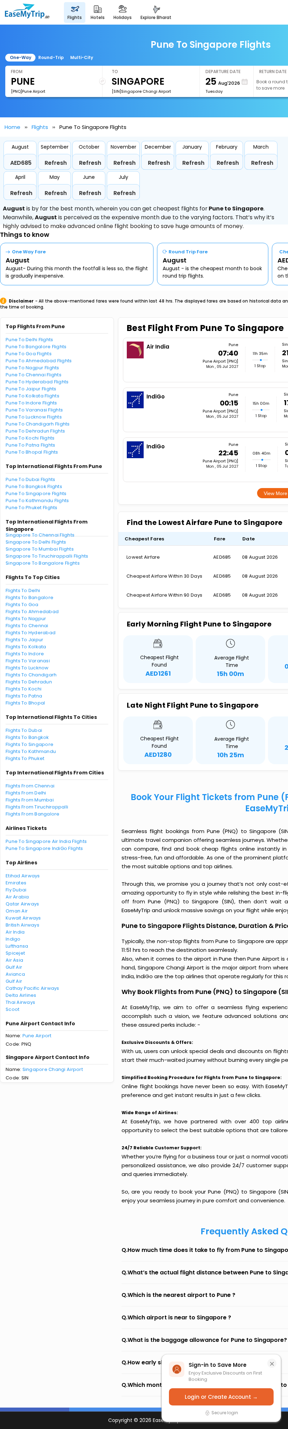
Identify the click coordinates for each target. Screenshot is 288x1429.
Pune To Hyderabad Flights (37, 381)
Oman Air (17, 911)
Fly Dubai (16, 889)
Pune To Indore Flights (31, 403)
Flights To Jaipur (24, 639)
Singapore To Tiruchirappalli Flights (47, 556)
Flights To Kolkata (26, 646)
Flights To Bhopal (25, 703)
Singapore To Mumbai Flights (40, 549)
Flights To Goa (22, 604)
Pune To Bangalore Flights (36, 346)
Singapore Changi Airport (52, 1069)
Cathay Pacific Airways (32, 988)
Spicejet (15, 953)
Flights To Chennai (27, 625)
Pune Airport (37, 1035)
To (115, 71)
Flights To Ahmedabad (32, 611)
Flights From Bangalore (33, 814)
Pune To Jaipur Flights (31, 388)
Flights (40, 127)
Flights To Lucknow (27, 667)
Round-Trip (51, 57)
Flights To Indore (25, 653)
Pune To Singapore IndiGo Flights (44, 848)
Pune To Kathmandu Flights (37, 500)
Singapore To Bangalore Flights (43, 563)
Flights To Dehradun (29, 681)
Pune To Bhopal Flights (32, 452)
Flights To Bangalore (29, 597)
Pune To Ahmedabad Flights (39, 360)
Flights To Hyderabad (30, 632)
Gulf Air (14, 967)
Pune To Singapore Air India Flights (46, 841)
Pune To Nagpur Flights (32, 367)
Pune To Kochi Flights (30, 438)
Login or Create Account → (221, 1397)
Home (12, 127)
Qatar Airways (22, 904)
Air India (15, 932)
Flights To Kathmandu (31, 751)
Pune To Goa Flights (29, 353)
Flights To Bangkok (27, 737)
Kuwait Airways (23, 918)
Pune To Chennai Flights (33, 374)
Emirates (16, 882)
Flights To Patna (24, 696)
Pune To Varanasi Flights (34, 410)
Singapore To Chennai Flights (40, 535)
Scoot (12, 1009)
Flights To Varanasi (28, 660)
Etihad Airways (23, 875)
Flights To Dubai (24, 730)
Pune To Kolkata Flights (32, 395)
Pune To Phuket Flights (32, 507)
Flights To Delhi (23, 590)
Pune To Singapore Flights (36, 493)
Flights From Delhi (26, 793)
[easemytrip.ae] (27, 12)
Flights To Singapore (29, 744)
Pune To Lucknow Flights (34, 417)
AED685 (21, 163)
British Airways (22, 925)
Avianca (15, 974)
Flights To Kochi (23, 689)
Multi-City (81, 57)
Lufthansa (17, 946)
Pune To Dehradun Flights (35, 431)
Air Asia (14, 960)
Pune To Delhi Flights (29, 339)
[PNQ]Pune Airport (28, 91)
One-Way (20, 57)
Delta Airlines (21, 995)
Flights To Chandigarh (31, 674)
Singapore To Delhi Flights (36, 542)
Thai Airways (20, 1002)
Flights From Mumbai (30, 800)
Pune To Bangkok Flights (34, 486)
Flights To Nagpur (26, 618)
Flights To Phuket (25, 758)
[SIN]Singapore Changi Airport (141, 91)
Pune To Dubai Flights (30, 479)
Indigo (13, 939)
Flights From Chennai (30, 785)
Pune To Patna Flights (30, 445)
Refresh (56, 163)
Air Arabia (17, 897)
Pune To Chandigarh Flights (38, 424)
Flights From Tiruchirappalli (37, 807)
